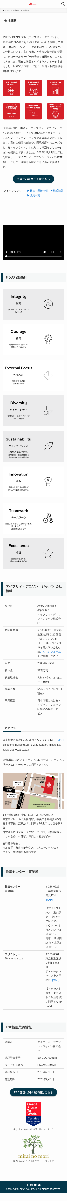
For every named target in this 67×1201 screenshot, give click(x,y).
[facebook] (27, 1185)
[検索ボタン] (63, 4)
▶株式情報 (56, 190)
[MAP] (60, 739)
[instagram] (31, 1185)
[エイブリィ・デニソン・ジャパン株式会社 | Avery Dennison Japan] (33, 4)
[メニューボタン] (4, 4)
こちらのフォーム (50, 651)
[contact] (39, 1185)
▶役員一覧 (33, 195)
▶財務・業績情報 (37, 190)
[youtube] (35, 1185)
